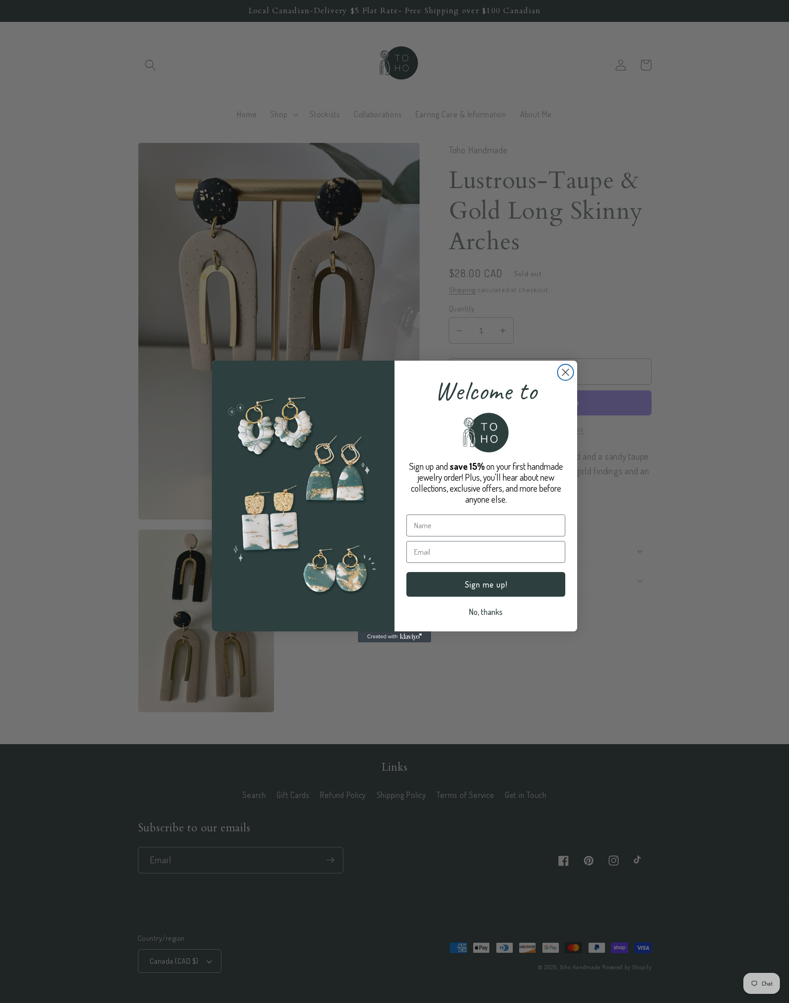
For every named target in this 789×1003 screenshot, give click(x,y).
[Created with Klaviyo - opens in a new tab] (394, 636)
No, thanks (486, 612)
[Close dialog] (565, 372)
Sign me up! (486, 584)
